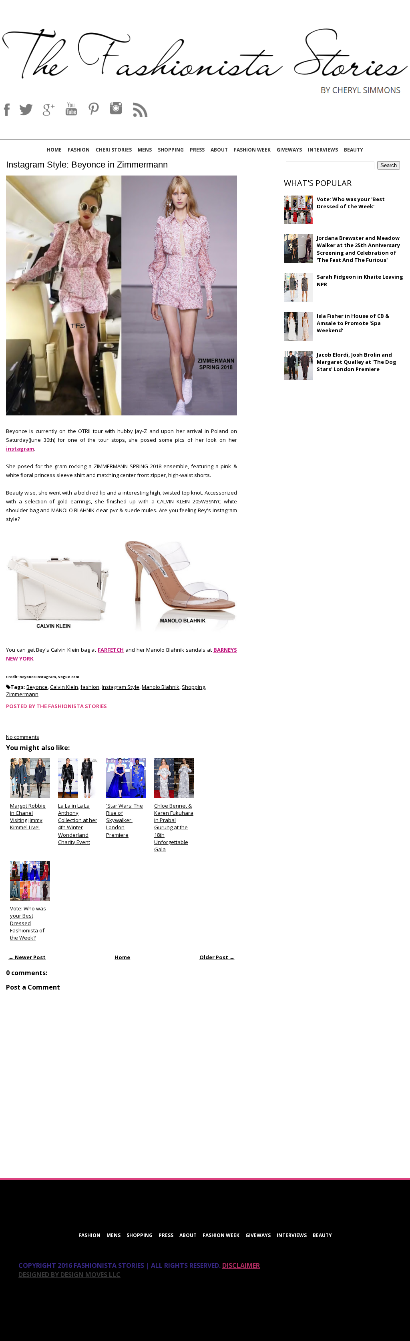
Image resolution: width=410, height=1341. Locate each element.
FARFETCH (111, 649)
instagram (20, 448)
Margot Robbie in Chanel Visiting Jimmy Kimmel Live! (28, 816)
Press (197, 149)
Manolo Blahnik (160, 686)
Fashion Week (252, 149)
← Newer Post (27, 957)
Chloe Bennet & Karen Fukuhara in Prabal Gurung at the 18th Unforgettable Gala (173, 827)
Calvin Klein (64, 686)
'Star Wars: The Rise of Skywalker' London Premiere (124, 820)
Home (54, 149)
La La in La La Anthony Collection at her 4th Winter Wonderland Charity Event (77, 824)
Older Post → (217, 957)
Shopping (171, 149)
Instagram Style (120, 686)
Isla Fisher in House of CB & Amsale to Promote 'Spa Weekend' (353, 323)
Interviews (323, 149)
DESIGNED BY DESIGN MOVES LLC (69, 1274)
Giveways (289, 149)
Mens (145, 149)
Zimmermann (22, 694)
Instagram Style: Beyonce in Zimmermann (87, 165)
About (219, 149)
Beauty (353, 149)
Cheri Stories (114, 149)
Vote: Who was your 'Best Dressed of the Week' (351, 203)
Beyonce (37, 686)
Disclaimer (241, 1265)
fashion (89, 686)
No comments (22, 736)
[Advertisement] (344, 444)
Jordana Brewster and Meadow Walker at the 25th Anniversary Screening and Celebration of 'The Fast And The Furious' (358, 248)
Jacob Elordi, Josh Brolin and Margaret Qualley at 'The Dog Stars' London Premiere (356, 362)
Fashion (79, 149)
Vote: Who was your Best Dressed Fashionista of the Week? (28, 923)
